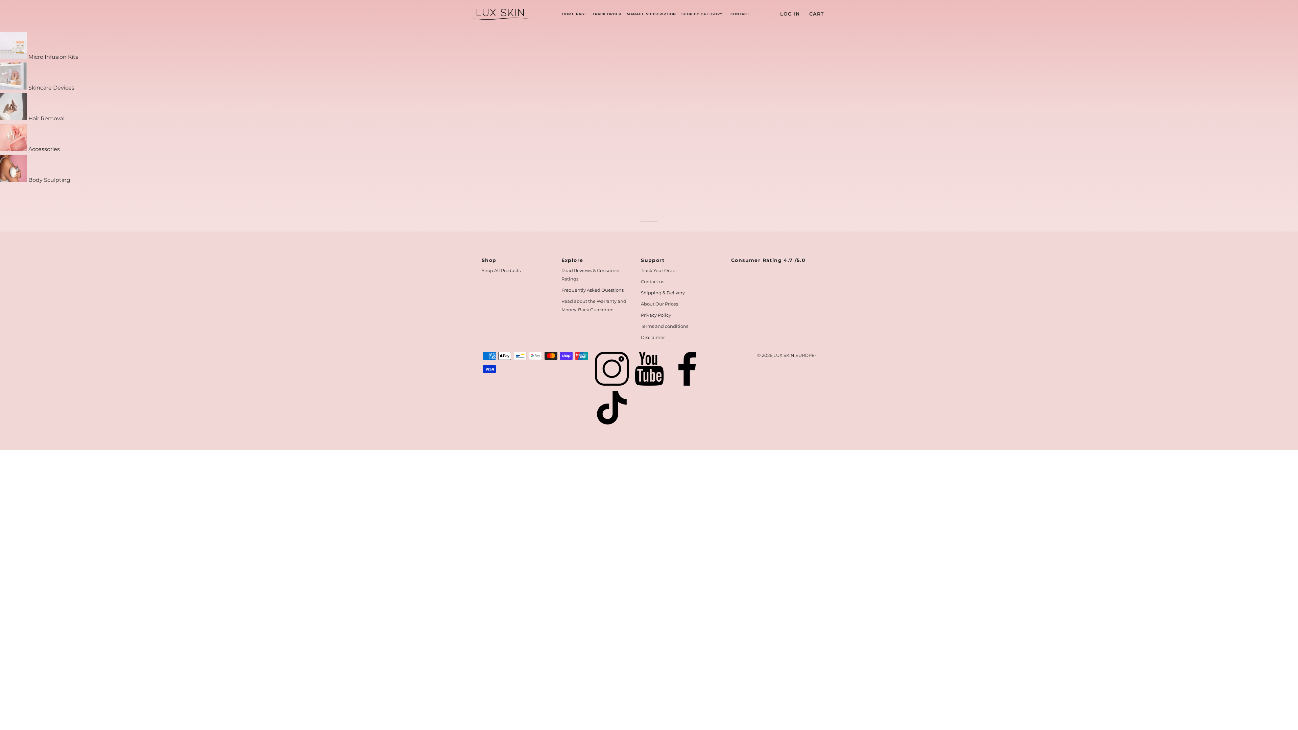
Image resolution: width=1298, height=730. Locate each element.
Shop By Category (702, 14)
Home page (574, 14)
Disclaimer (653, 337)
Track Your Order (659, 270)
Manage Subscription (651, 14)
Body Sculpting (48, 180)
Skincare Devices (50, 87)
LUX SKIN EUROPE (794, 355)
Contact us (652, 281)
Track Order (607, 14)
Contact (739, 14)
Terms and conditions (664, 326)
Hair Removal (46, 118)
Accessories (43, 149)
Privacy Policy (656, 315)
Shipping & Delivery (663, 292)
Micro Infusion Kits (52, 57)
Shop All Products (501, 270)
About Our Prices (659, 304)
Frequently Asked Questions (592, 290)
